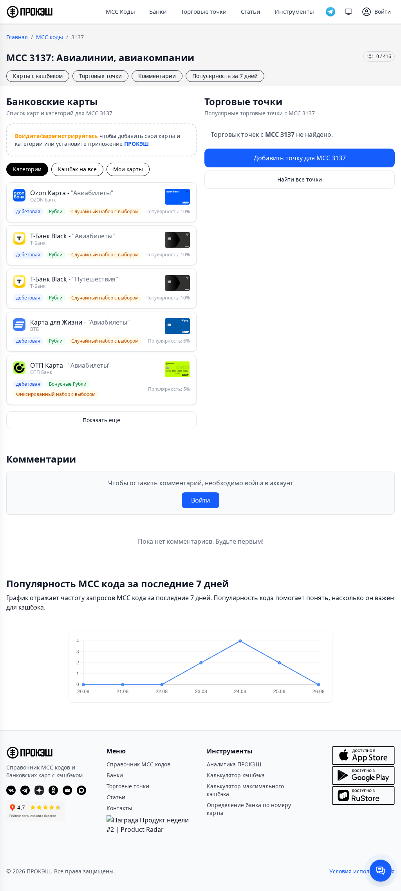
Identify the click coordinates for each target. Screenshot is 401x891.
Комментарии (157, 76)
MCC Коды (120, 11)
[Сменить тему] (348, 12)
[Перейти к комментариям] (381, 871)
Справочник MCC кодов (138, 764)
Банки (158, 11)
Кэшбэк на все (77, 169)
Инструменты (294, 11)
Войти (200, 500)
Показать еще (101, 420)
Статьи (250, 11)
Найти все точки (299, 179)
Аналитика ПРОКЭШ (234, 764)
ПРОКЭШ (136, 143)
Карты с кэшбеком (38, 76)
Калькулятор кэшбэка (236, 775)
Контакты (119, 808)
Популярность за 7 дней (225, 76)
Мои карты (128, 169)
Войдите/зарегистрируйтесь (56, 136)
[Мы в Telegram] (330, 11)
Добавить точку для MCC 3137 (300, 158)
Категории (27, 169)
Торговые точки (204, 11)
